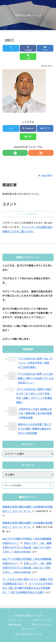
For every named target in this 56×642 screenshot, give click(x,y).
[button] (50, 485)
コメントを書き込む (28, 214)
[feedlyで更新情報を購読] (15, 153)
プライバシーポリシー (41, 625)
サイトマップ (28, 629)
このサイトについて (41, 620)
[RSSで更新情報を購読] (41, 153)
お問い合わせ (14, 625)
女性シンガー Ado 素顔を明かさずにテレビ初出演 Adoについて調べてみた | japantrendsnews (26, 547)
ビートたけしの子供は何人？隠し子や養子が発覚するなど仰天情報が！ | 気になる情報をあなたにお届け (27, 588)
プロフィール (14, 620)
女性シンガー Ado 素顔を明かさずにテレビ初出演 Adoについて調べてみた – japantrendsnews (26, 567)
